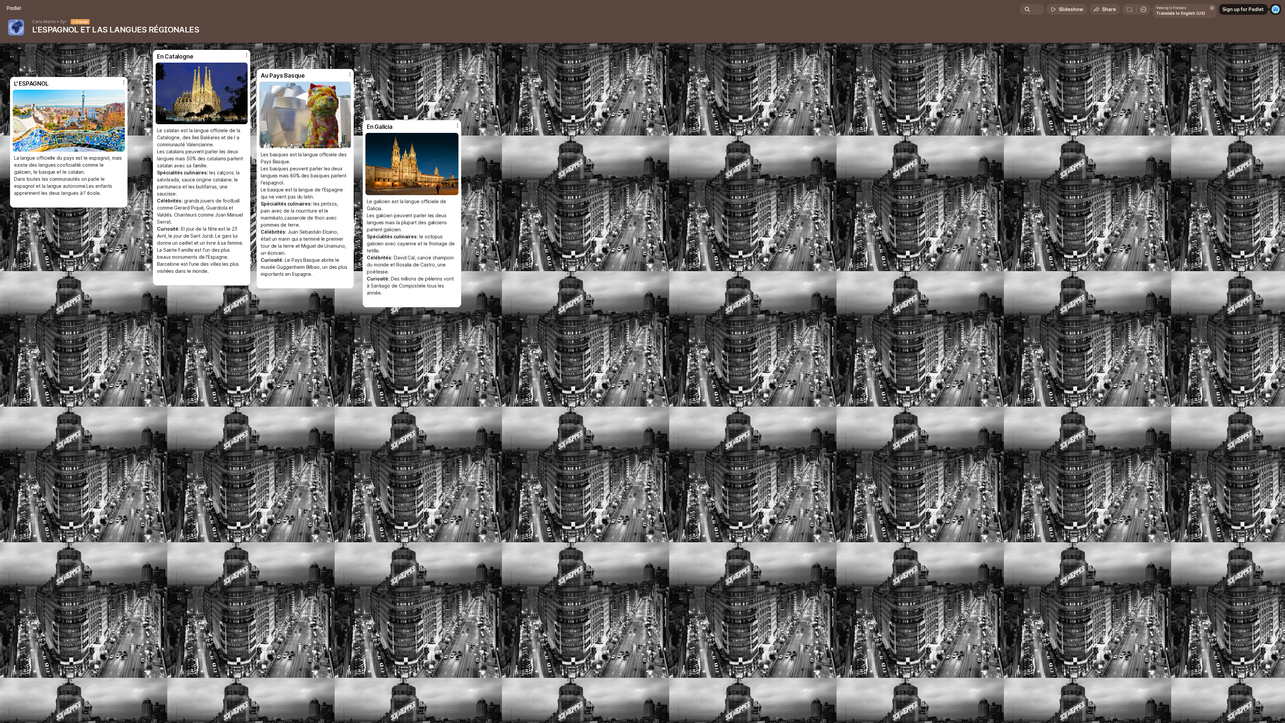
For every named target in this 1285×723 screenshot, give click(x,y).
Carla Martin (44, 21)
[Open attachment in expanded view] (411, 164)
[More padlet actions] (1143, 9)
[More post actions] (457, 125)
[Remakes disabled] (1129, 9)
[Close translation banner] (1212, 8)
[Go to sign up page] (1275, 9)
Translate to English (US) (1180, 13)
